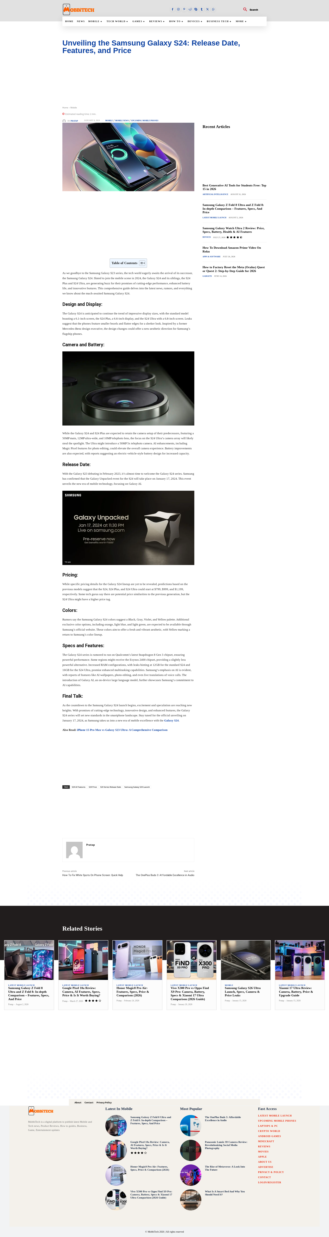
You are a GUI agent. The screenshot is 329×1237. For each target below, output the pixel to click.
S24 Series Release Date (110, 787)
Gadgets (207, 276)
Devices (207, 237)
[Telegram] (141, 249)
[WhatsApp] (213, 9)
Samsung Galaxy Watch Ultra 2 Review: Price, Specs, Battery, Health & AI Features (234, 230)
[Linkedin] (117, 249)
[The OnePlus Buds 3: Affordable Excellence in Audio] (191, 1125)
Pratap (74, 121)
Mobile (73, 107)
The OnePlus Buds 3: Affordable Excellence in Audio (165, 875)
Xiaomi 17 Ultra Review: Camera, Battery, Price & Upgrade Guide (296, 991)
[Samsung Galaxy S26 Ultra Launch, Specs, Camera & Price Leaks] (245, 960)
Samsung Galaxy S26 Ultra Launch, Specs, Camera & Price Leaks (243, 991)
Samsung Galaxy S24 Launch (137, 787)
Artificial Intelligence (215, 194)
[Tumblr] (202, 9)
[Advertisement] (164, 82)
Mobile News (122, 121)
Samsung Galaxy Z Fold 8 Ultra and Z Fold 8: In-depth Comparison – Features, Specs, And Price (233, 208)
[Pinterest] (184, 9)
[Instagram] (178, 9)
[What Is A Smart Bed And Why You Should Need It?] (191, 1200)
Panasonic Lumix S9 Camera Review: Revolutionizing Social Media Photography (226, 1145)
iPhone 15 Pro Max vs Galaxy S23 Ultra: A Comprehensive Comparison (122, 730)
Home (65, 107)
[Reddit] (190, 9)
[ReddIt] (125, 249)
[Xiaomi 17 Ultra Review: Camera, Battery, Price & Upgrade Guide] (300, 960)
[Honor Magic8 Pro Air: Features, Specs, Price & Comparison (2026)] (137, 960)
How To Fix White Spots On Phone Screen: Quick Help (92, 875)
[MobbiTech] (78, 9)
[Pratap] (65, 121)
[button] (249, 9)
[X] (207, 9)
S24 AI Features (78, 787)
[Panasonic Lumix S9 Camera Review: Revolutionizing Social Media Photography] (191, 1150)
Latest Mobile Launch (214, 218)
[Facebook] (172, 9)
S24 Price (93, 787)
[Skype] (196, 9)
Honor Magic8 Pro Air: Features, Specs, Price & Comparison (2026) (133, 991)
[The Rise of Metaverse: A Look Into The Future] (191, 1175)
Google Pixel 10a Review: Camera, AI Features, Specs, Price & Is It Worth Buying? (81, 991)
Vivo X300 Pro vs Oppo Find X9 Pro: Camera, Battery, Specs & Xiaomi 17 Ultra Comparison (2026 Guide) (151, 1194)
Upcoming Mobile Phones (144, 121)
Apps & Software (212, 257)
